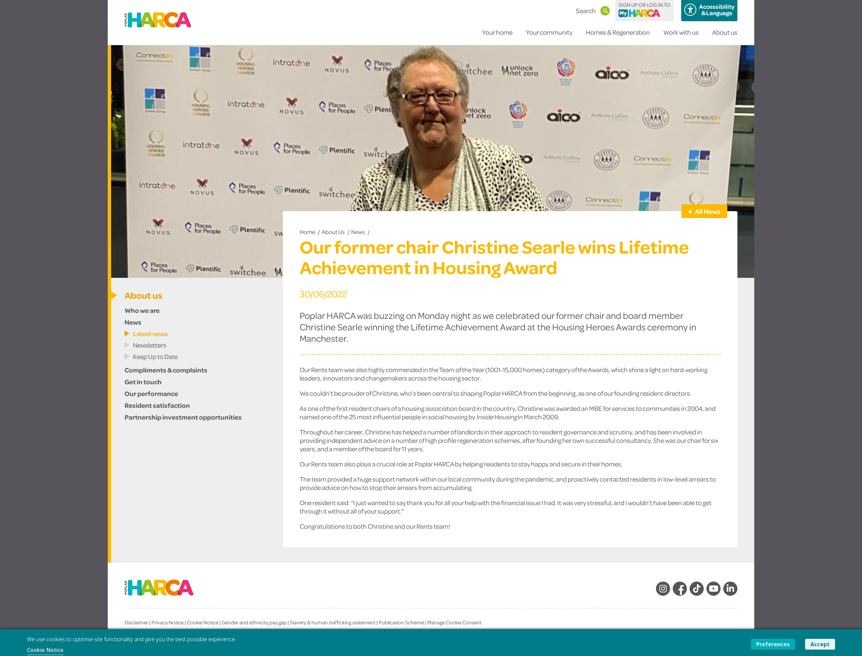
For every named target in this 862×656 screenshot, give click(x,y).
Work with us (681, 32)
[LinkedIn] (730, 589)
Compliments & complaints (166, 369)
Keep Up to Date (155, 356)
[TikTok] (697, 589)
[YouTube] (713, 589)
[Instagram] (663, 589)
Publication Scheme (401, 622)
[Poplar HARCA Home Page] (166, 593)
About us (724, 32)
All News (707, 211)
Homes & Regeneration (618, 32)
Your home (497, 32)
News (358, 231)
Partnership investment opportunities (183, 417)
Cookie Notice (202, 622)
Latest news (150, 333)
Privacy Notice (168, 622)
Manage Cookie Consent (454, 622)
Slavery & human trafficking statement (332, 622)
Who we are (142, 310)
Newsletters (149, 345)
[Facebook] (680, 589)
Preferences (773, 644)
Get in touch (143, 381)
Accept (820, 644)
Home (307, 231)
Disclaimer (136, 622)
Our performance (151, 393)
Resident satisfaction (157, 405)
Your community (549, 32)
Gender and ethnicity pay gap (254, 622)
